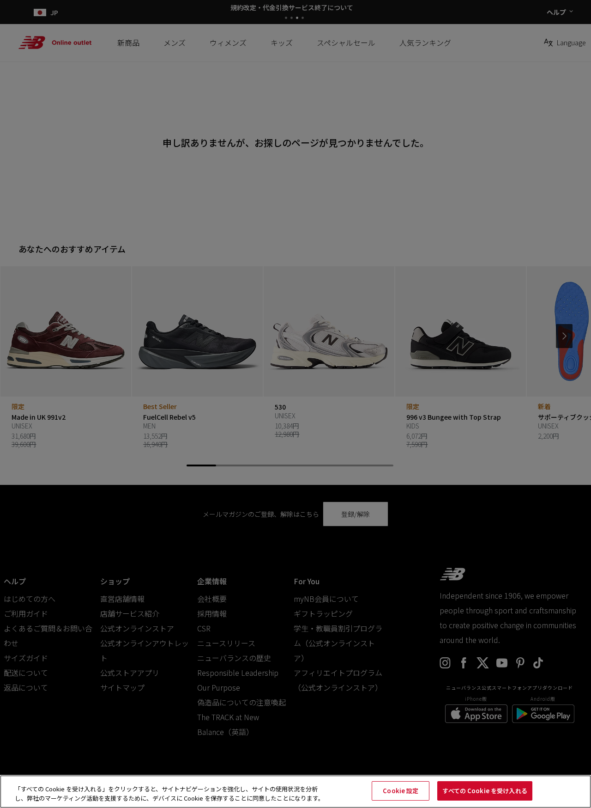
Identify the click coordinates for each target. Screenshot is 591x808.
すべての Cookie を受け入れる (484, 790)
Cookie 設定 (400, 790)
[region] (295, 791)
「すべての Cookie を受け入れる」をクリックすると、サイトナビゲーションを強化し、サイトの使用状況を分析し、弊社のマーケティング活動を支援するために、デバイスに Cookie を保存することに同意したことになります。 (169, 793)
